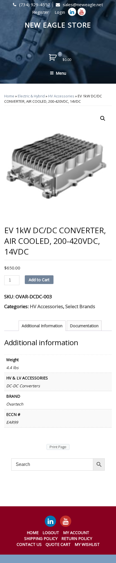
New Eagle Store (58, 24)
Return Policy (76, 538)
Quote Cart (58, 544)
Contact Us (29, 544)
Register (40, 12)
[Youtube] (82, 12)
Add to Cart (39, 279)
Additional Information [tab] (42, 325)
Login (60, 12)
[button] (103, 118)
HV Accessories (61, 96)
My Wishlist (87, 544)
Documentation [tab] (84, 325)
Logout (51, 532)
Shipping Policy (40, 538)
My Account (76, 532)
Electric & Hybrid (31, 96)
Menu (61, 73)
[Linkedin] (72, 12)
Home (9, 96)
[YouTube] (65, 521)
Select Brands (80, 306)
